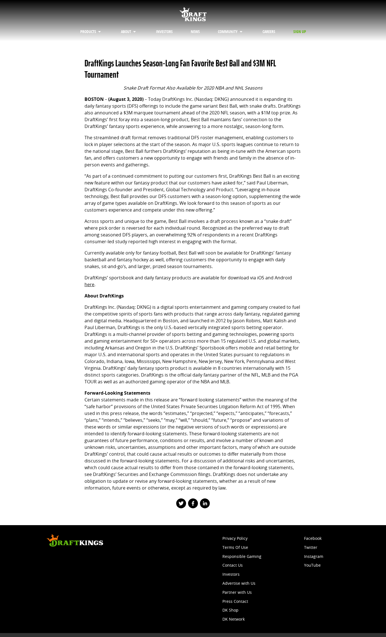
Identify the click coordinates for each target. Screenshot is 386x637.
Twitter (310, 547)
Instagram (313, 556)
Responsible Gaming (241, 556)
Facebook (313, 538)
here (89, 284)
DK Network (233, 619)
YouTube (312, 565)
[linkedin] (205, 503)
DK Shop (230, 610)
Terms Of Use (235, 547)
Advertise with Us (238, 583)
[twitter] (181, 503)
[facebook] (193, 503)
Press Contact (235, 601)
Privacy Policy (235, 538)
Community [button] (228, 31)
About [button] (126, 31)
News (195, 31)
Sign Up (299, 31)
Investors (164, 31)
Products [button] (88, 31)
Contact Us (232, 565)
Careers (269, 31)
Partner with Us (237, 592)
